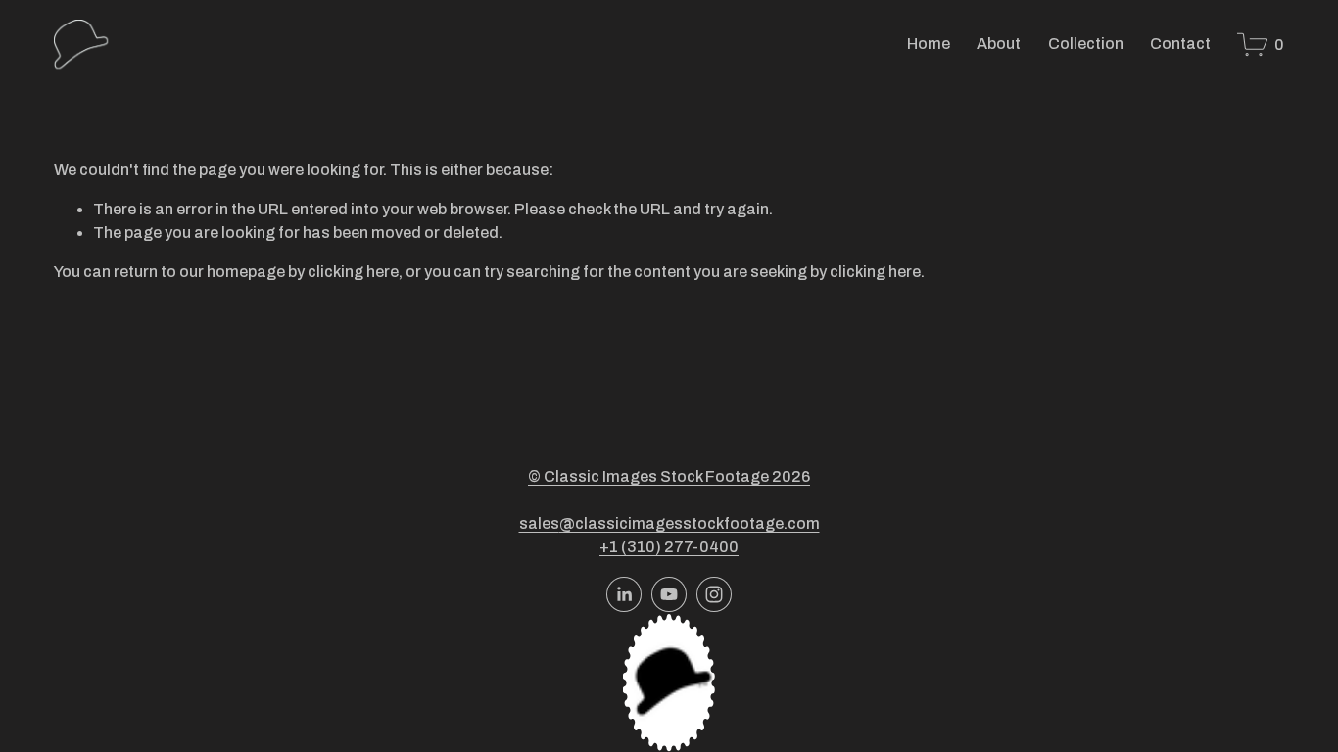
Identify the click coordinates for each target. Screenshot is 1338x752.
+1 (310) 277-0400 (669, 547)
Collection (1085, 43)
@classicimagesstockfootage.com (689, 523)
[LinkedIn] (624, 594)
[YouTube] (669, 594)
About (999, 43)
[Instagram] (714, 594)
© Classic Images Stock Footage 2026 (669, 476)
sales (539, 523)
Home (928, 43)
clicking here (353, 271)
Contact (1180, 43)
